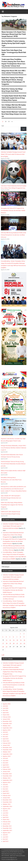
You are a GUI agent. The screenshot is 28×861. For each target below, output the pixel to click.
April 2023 (6, 791)
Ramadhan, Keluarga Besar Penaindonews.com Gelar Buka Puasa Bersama (11, 480)
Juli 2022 (5, 810)
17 (3, 643)
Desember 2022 (7, 800)
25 (6, 646)
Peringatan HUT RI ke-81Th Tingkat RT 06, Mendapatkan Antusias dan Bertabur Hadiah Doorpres (13, 210)
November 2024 (7, 749)
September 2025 (7, 728)
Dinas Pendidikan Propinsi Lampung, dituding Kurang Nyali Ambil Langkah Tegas (13, 43)
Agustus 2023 (6, 782)
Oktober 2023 (6, 778)
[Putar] (3, 622)
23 (24, 643)
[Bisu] (22, 622)
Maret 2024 (6, 767)
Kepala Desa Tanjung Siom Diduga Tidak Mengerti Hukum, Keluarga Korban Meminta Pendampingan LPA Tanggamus (13, 80)
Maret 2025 (6, 741)
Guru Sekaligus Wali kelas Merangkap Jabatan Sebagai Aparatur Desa (14, 106)
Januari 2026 (6, 719)
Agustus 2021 (6, 832)
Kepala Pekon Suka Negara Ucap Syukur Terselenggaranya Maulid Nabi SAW (14, 52)
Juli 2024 (5, 758)
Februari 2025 (7, 743)
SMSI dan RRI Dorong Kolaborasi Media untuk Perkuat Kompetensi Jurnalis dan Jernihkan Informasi (13, 235)
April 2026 (6, 712)
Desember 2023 (7, 773)
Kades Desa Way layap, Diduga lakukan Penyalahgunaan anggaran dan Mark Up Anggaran (12, 505)
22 (20, 643)
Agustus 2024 (6, 756)
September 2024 (7, 754)
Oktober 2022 (6, 804)
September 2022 (7, 806)
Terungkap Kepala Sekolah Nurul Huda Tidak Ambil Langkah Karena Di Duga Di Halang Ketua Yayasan (14, 98)
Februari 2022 (7, 821)
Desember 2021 (7, 826)
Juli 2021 (5, 834)
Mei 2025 (5, 736)
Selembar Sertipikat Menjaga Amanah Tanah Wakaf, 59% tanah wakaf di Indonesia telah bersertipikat (13, 154)
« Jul (3, 654)
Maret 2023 (6, 793)
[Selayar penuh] (24, 622)
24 (3, 646)
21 (17, 643)
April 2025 (6, 738)
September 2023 (7, 780)
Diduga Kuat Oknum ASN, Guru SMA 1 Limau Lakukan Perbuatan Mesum (14, 72)
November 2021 (7, 828)
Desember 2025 (7, 721)
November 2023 (7, 776)
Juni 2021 (5, 837)
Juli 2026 (5, 706)
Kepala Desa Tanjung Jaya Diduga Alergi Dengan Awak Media (12, 90)
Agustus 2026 (6, 704)
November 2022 (7, 802)
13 (13, 640)
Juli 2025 (5, 732)
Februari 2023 (7, 795)
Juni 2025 (5, 734)
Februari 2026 (7, 717)
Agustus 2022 (6, 808)
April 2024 (6, 765)
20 (13, 643)
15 (20, 640)
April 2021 (6, 841)
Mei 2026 (5, 710)
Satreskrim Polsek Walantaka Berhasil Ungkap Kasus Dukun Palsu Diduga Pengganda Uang (13, 535)
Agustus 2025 (6, 730)
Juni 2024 (5, 760)
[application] (14, 617)
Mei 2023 (5, 789)
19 (10, 643)
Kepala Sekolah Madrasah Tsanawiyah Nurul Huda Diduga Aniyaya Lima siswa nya (14, 114)
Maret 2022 (6, 819)
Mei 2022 (5, 815)
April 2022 (6, 817)
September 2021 (7, 830)
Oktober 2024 (6, 752)
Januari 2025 (6, 745)
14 (17, 640)
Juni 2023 (5, 786)
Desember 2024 (7, 747)
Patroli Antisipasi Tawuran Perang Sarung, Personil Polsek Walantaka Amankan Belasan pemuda (13, 464)
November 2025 (7, 723)
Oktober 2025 (6, 725)
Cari (3, 125)
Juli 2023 (5, 784)
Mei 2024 (5, 762)
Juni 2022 (5, 813)
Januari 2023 (6, 797)
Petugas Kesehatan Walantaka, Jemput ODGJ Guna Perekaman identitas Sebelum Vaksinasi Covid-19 (13, 448)
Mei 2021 (5, 839)
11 (6, 640)
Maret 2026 (6, 714)
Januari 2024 (6, 771)
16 (24, 640)
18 (6, 643)
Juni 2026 (5, 708)
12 (10, 640)
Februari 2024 (7, 769)
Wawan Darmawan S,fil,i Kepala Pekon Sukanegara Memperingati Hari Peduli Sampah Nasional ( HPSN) (14, 34)
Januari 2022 (6, 824)
